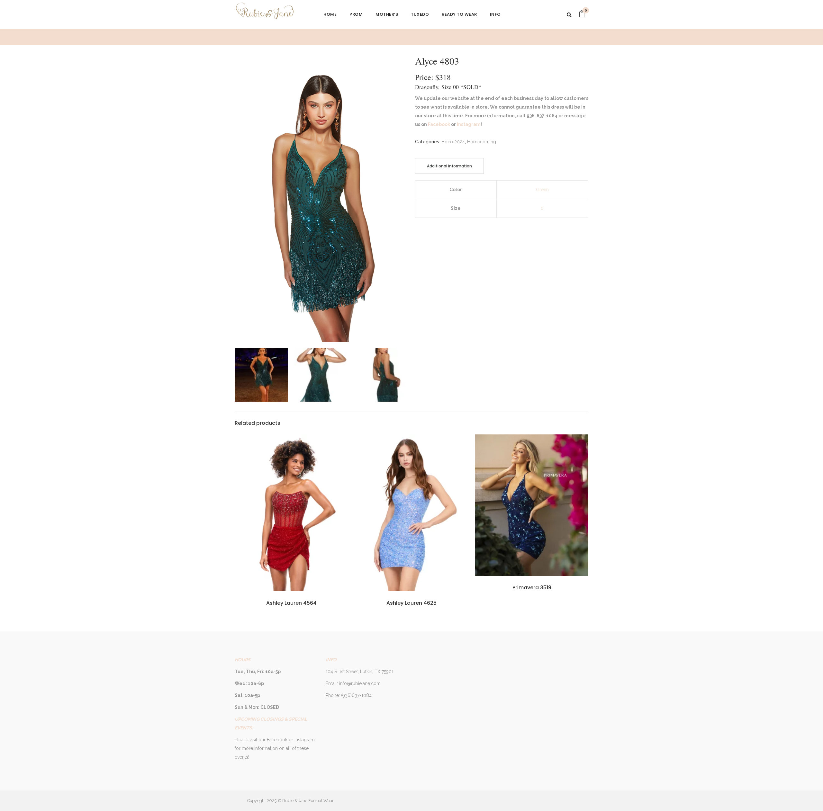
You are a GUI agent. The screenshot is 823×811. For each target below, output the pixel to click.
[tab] (449, 166)
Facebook (438, 124)
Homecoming (481, 141)
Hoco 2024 (453, 141)
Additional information (449, 166)
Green (542, 189)
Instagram (468, 124)
